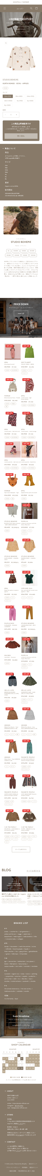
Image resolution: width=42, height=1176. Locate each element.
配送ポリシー (34, 1167)
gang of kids (23, 951)
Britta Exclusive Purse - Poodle (12, 397)
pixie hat (18, 976)
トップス (34, 801)
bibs (35, 936)
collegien (20, 939)
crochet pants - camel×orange (28, 431)
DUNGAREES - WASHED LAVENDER (10, 626)
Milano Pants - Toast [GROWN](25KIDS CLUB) (12, 759)
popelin (25, 976)
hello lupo (15, 954)
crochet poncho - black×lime (28, 462)
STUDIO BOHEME (11, 80)
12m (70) (8, 96)
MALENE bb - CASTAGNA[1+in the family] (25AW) (12, 829)
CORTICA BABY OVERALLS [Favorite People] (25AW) (11, 794)
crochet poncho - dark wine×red (12, 462)
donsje (6, 946)
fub (17, 951)
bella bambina (28, 936)
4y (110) (20, 101)
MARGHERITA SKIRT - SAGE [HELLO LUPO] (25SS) (28, 693)
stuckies (6, 981)
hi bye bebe (23, 954)
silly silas (24, 979)
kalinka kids (21, 961)
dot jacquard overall (9, 364)
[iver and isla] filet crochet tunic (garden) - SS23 (29, 591)
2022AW (33, 255)
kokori (6, 964)
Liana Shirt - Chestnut (10, 657)
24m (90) (31, 96)
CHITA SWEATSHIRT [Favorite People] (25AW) (29, 794)
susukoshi (26, 981)
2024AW (5, 88)
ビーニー (12, 734)
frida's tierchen (9, 951)
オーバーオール (25, 769)
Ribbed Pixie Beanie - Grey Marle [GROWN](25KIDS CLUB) (29, 727)
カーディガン (8, 839)
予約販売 (13, 403)
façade (26, 949)
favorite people (18, 949)
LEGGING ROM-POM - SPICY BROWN (28, 626)
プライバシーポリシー (13, 1167)
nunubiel (7, 974)
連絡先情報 (12, 1171)
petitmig (34, 974)
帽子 (18, 734)
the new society (26, 989)
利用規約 (25, 1167)
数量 (4, 110)
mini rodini (19, 966)
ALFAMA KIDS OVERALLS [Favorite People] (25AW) (27, 759)
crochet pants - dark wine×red (12, 431)
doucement (14, 946)
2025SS (24, 250)
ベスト (6, 842)
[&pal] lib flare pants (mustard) (29, 492)
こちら (20, 1123)
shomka (33, 981)
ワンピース (24, 373)
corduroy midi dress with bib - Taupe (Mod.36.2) (29, 658)
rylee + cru (16, 979)
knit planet (30, 961)
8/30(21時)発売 (15, 370)
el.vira (34, 946)
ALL (9, 250)
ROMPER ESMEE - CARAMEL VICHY (28, 559)
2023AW (17, 255)
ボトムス (12, 766)
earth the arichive (24, 946)
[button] (4, 8)
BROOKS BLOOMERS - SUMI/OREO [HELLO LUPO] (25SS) (11, 694)
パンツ (6, 766)
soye (30, 979)
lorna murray (23, 964)
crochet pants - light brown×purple (26, 398)
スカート (30, 699)
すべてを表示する (21, 849)
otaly (22, 974)
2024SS (9, 255)
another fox (14, 931)
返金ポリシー (33, 1164)
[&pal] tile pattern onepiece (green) (11, 591)
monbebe (34, 966)
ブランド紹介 (37, 904)
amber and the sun (10, 934)
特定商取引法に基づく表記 (26, 1171)
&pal (16, 999)
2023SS (25, 255)
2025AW (15, 250)
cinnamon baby (11, 939)
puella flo (32, 976)
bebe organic (18, 936)
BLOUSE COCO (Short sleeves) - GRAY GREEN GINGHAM (12, 524)
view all (21, 313)
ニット (6, 734)
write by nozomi (36, 901)
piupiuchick (10, 976)
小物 (6, 406)
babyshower (8, 936)
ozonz (28, 974)
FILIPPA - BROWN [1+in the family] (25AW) (28, 829)
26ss (3, 899)
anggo (20, 934)
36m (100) (9, 101)
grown (8, 954)
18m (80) (20, 96)
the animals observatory (11, 989)
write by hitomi (17, 899)
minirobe (27, 966)
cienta (29, 901)
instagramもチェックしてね (21, 1025)
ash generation (24, 931)
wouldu (26, 991)
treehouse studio (9, 991)
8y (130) (8, 105)
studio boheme (16, 981)
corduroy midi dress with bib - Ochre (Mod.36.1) (29, 524)
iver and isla (12, 961)
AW (29, 766)
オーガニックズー (13, 902)
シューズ (30, 904)
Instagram (20, 1135)
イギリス (5, 902)
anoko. (6, 931)
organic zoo (9, 899)
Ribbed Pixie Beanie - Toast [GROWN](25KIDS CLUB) (11, 727)
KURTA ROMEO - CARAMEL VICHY (11, 559)
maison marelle (9, 966)
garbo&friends (33, 951)
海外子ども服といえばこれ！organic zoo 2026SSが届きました (14, 895)
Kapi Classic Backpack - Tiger (11, 492)
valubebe (19, 991)
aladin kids (27, 934)
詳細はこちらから (21, 29)
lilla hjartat (13, 964)
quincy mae (8, 979)
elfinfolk (8, 949)
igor (5, 961)
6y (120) (31, 101)
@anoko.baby (19, 1105)
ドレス (29, 370)
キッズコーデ (22, 902)
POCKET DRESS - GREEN (27, 364)
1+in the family (8, 999)
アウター (17, 836)
